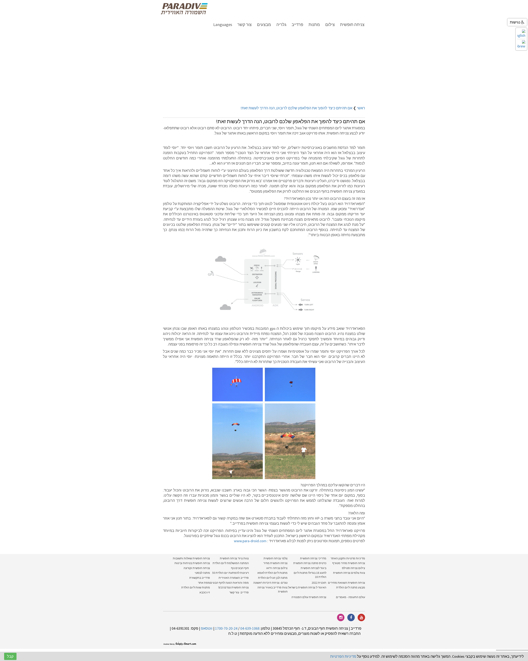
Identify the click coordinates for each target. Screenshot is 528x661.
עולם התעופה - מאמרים (350, 597)
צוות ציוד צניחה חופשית (234, 558)
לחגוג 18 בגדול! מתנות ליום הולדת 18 (310, 575)
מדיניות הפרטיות (343, 656)
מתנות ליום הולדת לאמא (272, 573)
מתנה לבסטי (202, 573)
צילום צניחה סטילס (353, 568)
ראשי (361, 108)
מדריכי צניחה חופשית (313, 558)
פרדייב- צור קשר (239, 592)
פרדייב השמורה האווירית (234, 578)
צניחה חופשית (352, 24)
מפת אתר (204, 582)
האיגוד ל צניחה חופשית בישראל (307, 587)
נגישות (515, 22)
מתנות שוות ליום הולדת (195, 587)
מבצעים (264, 24)
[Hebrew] (521, 44)
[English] (521, 33)
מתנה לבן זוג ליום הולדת (273, 578)
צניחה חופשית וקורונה (197, 568)
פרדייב (297, 24)
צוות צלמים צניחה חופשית (349, 573)
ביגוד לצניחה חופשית (313, 568)
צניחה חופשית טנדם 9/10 (233, 587)
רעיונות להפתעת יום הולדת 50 (230, 573)
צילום (330, 24)
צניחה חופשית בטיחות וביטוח (192, 563)
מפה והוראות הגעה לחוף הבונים (229, 582)
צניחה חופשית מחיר (275, 563)
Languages (222, 24)
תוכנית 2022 (318, 582)
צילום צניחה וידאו (277, 568)
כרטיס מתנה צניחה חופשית (309, 563)
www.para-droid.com (250, 540)
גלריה (281, 24)
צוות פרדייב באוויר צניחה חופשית (272, 589)
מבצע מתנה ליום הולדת (350, 587)
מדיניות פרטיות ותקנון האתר (348, 558)
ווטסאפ (206, 628)
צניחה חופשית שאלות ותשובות (191, 558)
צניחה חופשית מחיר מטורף (348, 563)
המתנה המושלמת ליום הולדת (231, 563)
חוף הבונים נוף (240, 568)
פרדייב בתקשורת (199, 578)
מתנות (314, 24)
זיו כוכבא (204, 592)
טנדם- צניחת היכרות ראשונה (270, 582)
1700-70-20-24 (226, 628)
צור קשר (244, 24)
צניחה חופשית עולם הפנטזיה (308, 597)
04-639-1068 (249, 628)
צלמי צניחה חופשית (276, 558)
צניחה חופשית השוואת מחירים (346, 582)
